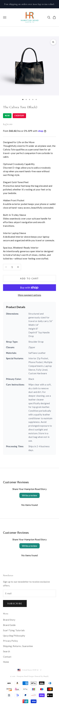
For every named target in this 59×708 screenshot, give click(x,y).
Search (6, 651)
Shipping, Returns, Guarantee (18, 646)
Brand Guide (9, 625)
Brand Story (9, 619)
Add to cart (29, 278)
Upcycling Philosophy (14, 635)
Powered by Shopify (42, 676)
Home (6, 661)
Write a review (29, 495)
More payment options (29, 295)
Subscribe (14, 603)
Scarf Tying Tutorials (14, 630)
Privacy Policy (10, 640)
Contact (7, 656)
